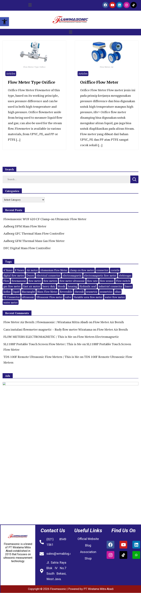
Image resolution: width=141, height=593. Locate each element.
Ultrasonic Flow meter (49, 297)
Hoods (61, 286)
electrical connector (48, 275)
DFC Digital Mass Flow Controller (27, 248)
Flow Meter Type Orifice (31, 82)
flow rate (92, 281)
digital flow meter (13, 275)
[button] (4, 21)
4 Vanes (8, 270)
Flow (6, 281)
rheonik (79, 291)
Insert (128, 286)
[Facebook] (105, 5)
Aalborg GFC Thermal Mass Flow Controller (33, 233)
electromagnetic (72, 275)
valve (68, 297)
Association (88, 552)
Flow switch (123, 281)
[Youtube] (112, 5)
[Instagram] (126, 5)
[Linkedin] (119, 5)
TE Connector (11, 297)
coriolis (115, 270)
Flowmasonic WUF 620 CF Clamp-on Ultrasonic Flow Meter (44, 219)
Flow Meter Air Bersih (108, 322)
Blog (88, 545)
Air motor (32, 270)
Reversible (66, 291)
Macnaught (28, 291)
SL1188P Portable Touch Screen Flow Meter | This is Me (42, 344)
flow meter (35, 281)
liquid (16, 291)
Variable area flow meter (88, 297)
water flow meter (115, 297)
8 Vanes (19, 270)
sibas (118, 291)
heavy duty (48, 286)
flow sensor (107, 281)
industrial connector (110, 286)
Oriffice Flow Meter (99, 82)
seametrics (106, 291)
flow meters (50, 281)
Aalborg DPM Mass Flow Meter (24, 226)
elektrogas (125, 275)
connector (102, 270)
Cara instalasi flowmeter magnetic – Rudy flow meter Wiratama (47, 329)
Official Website (88, 539)
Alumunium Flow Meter (53, 270)
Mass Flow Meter (47, 291)
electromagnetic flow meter (100, 275)
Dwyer (30, 275)
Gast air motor (31, 286)
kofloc (7, 291)
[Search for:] (66, 179)
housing (72, 286)
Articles (10, 73)
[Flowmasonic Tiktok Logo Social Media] (134, 5)
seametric (91, 291)
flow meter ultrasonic (72, 281)
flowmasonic (19, 281)
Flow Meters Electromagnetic (98, 337)
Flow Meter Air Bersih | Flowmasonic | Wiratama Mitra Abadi (45, 322)
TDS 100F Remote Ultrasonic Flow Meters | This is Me (41, 357)
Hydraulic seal (87, 286)
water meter (10, 302)
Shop (88, 558)
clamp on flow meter (82, 270)
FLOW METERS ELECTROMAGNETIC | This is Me (37, 337)
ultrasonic (28, 297)
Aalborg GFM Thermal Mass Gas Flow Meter (33, 241)
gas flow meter (12, 286)
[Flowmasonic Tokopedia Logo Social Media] (136, 555)
